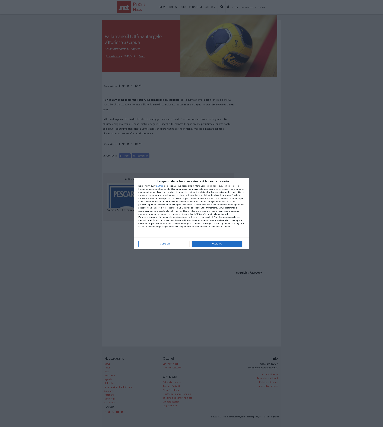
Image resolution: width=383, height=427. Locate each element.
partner (159, 186)
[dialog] (191, 213)
